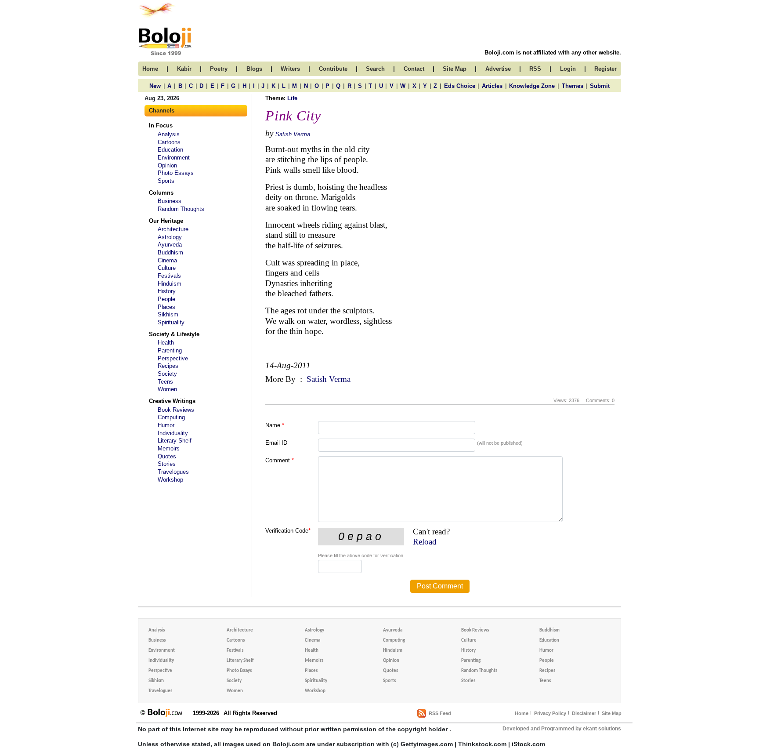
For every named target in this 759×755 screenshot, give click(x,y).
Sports (166, 181)
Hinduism (169, 283)
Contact (414, 68)
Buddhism (170, 252)
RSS (535, 68)
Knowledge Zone (532, 86)
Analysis (169, 134)
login (568, 68)
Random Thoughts (181, 209)
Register (605, 68)
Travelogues (173, 471)
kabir (184, 68)
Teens (165, 381)
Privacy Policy (550, 713)
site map (454, 68)
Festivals (169, 275)
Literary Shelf (175, 440)
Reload (425, 541)
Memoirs (169, 448)
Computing (171, 417)
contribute (333, 68)
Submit (600, 86)
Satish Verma (292, 134)
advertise (498, 68)
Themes (572, 86)
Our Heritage (166, 221)
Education (170, 149)
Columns (161, 192)
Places (166, 307)
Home (521, 713)
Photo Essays (176, 173)
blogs (254, 68)
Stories (167, 464)
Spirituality (171, 322)
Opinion (167, 165)
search (375, 68)
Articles (492, 86)
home (150, 68)
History (167, 291)
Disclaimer (584, 713)
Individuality (173, 433)
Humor (166, 425)
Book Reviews (176, 410)
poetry (219, 68)
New (155, 86)
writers (290, 68)
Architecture (173, 229)
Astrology (170, 237)
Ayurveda (170, 244)
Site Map (612, 713)
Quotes (167, 456)
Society (167, 373)
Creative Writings (172, 401)
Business (169, 201)
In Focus (161, 125)
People (166, 299)
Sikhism (168, 314)
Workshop (170, 479)
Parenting (170, 350)
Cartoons (169, 142)
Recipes (168, 366)
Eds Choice (459, 86)
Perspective (173, 358)
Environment (174, 157)
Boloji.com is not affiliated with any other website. (552, 52)
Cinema (167, 260)
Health (166, 342)
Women (167, 389)
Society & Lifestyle (174, 334)
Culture (167, 268)
